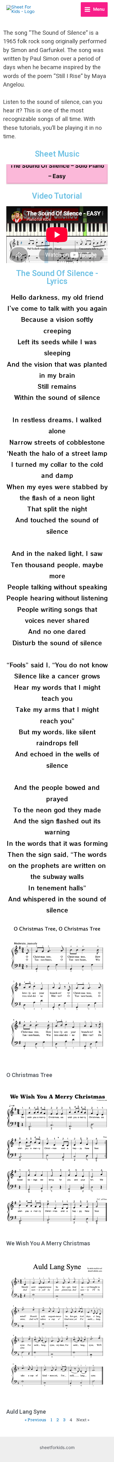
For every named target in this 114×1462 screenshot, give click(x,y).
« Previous (35, 1420)
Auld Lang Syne (26, 1411)
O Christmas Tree (29, 1075)
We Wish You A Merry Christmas (48, 1243)
